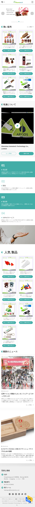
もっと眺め (30, 26)
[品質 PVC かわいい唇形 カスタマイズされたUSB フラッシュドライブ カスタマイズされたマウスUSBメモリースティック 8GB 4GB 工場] (9, 264)
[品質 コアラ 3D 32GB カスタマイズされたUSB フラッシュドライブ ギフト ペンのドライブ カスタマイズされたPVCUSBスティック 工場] (9, 287)
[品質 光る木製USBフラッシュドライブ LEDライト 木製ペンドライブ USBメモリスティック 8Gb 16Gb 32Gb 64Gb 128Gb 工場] (26, 61)
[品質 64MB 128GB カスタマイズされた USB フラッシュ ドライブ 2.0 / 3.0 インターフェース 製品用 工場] (26, 264)
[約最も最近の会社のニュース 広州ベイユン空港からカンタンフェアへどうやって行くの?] (17, 372)
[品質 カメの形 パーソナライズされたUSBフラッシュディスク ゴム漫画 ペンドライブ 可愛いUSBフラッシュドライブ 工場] (9, 310)
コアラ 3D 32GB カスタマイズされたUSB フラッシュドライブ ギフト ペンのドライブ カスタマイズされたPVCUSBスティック (9, 296)
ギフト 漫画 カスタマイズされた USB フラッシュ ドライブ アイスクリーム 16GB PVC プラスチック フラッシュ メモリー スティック (25, 47)
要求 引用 (26, 153)
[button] (13, 21)
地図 (16, 499)
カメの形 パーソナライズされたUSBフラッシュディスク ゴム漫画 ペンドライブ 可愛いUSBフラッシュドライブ (9, 319)
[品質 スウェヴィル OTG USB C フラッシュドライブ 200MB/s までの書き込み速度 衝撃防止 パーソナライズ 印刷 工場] (26, 84)
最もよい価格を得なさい (9, 50)
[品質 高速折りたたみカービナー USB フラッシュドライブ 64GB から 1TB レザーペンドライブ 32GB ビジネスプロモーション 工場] (9, 84)
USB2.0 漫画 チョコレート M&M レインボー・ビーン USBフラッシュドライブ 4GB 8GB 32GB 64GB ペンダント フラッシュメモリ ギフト (9, 70)
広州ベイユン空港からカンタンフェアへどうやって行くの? (17, 395)
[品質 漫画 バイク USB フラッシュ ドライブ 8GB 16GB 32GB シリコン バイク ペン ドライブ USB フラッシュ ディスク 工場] (26, 287)
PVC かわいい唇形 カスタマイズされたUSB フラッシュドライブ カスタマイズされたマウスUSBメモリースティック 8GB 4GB (9, 272)
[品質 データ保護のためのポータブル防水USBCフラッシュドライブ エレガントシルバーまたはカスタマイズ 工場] (9, 333)
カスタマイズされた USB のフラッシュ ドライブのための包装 (17, 450)
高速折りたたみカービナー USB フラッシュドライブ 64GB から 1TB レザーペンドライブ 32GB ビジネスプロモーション (9, 92)
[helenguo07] (25, 494)
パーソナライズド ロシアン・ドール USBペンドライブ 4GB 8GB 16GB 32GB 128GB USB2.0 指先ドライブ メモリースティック (9, 47)
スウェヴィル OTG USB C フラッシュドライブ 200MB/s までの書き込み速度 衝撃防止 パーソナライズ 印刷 (26, 92)
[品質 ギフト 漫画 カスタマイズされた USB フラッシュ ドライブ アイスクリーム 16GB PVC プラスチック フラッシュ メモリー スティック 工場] (26, 38)
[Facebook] (13, 494)
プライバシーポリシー (8, 499)
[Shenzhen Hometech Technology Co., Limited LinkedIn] (19, 494)
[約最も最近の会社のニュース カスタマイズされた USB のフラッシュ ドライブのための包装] (17, 427)
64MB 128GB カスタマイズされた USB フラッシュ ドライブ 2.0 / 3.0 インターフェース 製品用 (26, 272)
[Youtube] (16, 494)
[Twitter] (10, 494)
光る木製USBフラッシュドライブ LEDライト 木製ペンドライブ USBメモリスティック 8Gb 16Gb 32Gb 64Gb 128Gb (26, 70)
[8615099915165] (22, 494)
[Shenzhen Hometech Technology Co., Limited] (18, 2)
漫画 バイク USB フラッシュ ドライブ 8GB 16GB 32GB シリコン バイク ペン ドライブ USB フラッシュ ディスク (26, 296)
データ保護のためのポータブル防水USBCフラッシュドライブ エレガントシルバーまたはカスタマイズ (9, 342)
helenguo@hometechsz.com (11, 490)
